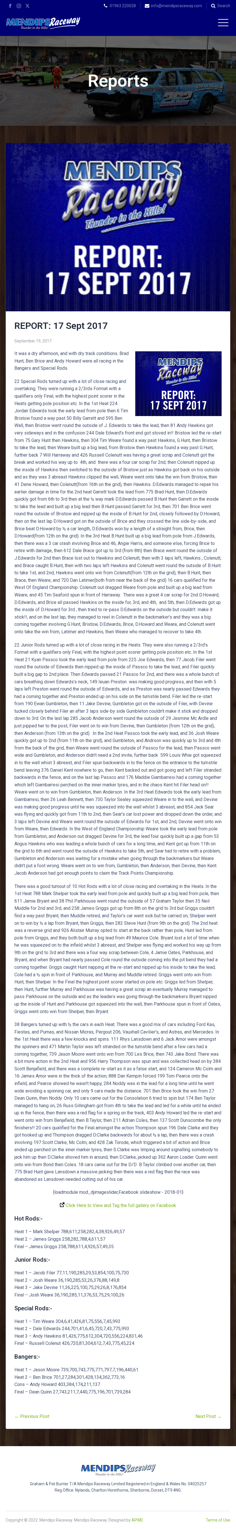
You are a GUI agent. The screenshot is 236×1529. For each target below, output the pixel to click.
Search (223, 5)
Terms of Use (218, 1520)
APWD (137, 1520)
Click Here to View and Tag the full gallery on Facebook (120, 1205)
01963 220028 (123, 5)
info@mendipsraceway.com (176, 5)
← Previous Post (31, 1416)
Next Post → (208, 1416)
